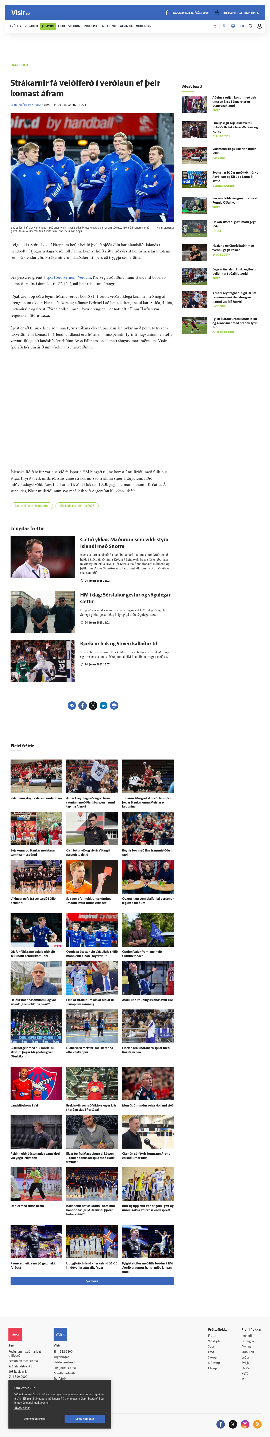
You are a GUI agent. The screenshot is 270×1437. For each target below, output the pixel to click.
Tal (243, 1379)
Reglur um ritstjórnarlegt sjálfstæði (24, 1353)
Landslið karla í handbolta (32, 506)
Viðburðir (248, 1352)
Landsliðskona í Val (24, 1105)
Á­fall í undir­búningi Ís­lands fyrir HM (147, 1000)
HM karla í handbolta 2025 (77, 506)
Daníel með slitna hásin (27, 1206)
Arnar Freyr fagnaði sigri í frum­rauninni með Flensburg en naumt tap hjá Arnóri (90, 803)
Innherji (247, 1336)
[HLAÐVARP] (224, 26)
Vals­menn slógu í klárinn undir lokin (36, 798)
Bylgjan (246, 1363)
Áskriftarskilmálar (65, 1373)
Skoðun (213, 1357)
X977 (245, 1374)
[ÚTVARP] (242, 26)
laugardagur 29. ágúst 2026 (191, 13)
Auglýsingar (61, 1357)
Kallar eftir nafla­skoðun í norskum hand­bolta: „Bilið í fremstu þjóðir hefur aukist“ (90, 1210)
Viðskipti (214, 1341)
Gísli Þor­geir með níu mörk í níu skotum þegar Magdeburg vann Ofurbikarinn (33, 1052)
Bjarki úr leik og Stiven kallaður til (118, 644)
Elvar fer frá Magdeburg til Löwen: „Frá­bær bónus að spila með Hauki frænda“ (90, 1158)
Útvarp (212, 1368)
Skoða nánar (22, 1407)
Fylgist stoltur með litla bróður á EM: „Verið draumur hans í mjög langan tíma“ (148, 1268)
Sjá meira (92, 1281)
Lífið (211, 1352)
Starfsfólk (60, 1379)
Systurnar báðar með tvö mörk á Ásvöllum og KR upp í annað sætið (235, 177)
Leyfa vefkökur (85, 1418)
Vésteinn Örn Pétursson (26, 105)
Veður (245, 1357)
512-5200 (66, 1351)
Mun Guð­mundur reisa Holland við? (147, 1105)
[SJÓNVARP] (233, 26)
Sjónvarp (214, 1363)
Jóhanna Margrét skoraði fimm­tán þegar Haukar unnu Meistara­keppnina (146, 803)
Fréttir (212, 1336)
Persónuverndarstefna (23, 1361)
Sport (211, 1346)
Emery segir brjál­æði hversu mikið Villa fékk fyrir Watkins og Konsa (235, 127)
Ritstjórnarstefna (65, 1368)
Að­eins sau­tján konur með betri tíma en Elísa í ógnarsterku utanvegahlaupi (234, 102)
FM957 (246, 1368)
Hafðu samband (64, 1362)
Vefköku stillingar (34, 1418)
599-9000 (21, 1377)
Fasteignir (248, 1341)
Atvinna (246, 1346)
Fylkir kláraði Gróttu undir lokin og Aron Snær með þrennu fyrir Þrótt (234, 323)
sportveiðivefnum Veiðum (68, 277)
